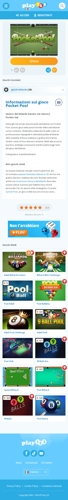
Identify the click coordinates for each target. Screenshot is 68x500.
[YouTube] (41, 453)
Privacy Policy (14, 485)
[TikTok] (34, 453)
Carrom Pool (12, 191)
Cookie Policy (31, 485)
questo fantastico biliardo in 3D (34, 174)
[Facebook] (26, 453)
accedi (24, 15)
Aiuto (19, 462)
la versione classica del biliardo (31, 181)
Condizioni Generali (52, 485)
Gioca (34, 61)
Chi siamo (46, 462)
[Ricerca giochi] (62, 6)
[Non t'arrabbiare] (34, 236)
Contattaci (31, 462)
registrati (45, 15)
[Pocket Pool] (34, 40)
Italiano (34, 471)
